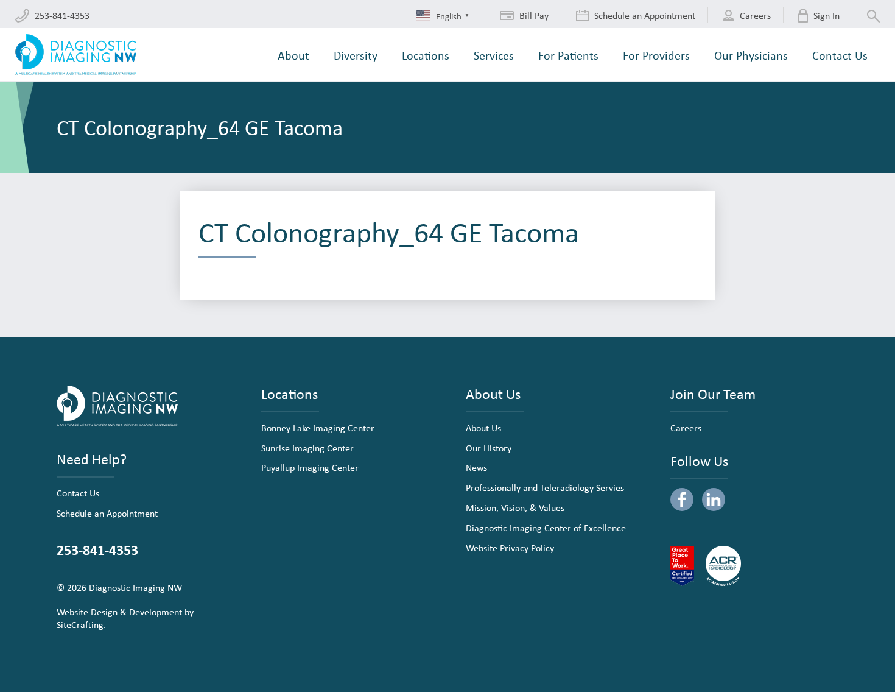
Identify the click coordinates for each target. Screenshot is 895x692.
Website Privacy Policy (510, 547)
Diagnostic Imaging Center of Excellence (546, 527)
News (476, 467)
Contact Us (78, 493)
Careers (685, 427)
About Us (483, 427)
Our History (488, 447)
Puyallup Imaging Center (310, 467)
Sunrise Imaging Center (307, 447)
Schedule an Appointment (107, 513)
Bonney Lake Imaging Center (317, 427)
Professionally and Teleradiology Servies (545, 487)
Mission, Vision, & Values (515, 507)
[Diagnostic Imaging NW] (75, 54)
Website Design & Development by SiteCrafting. (125, 618)
